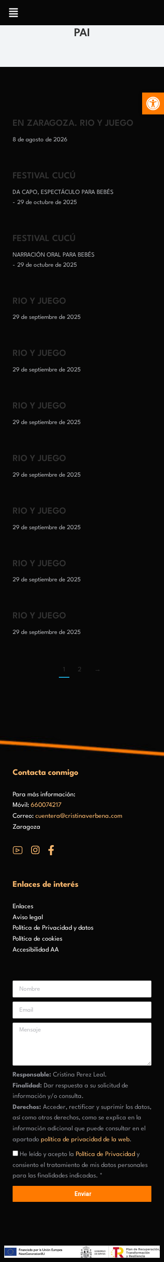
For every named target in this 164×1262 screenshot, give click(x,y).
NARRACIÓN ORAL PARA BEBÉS (54, 255)
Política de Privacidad (105, 1154)
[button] (153, 103)
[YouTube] (18, 850)
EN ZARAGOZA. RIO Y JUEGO (73, 123)
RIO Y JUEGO (39, 301)
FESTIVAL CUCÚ (44, 176)
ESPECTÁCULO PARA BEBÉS (77, 192)
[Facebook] (51, 850)
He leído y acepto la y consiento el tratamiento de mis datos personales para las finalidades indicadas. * (80, 1165)
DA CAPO (25, 192)
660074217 (46, 805)
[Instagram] (35, 850)
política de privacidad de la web (85, 1140)
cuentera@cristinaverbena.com (78, 816)
